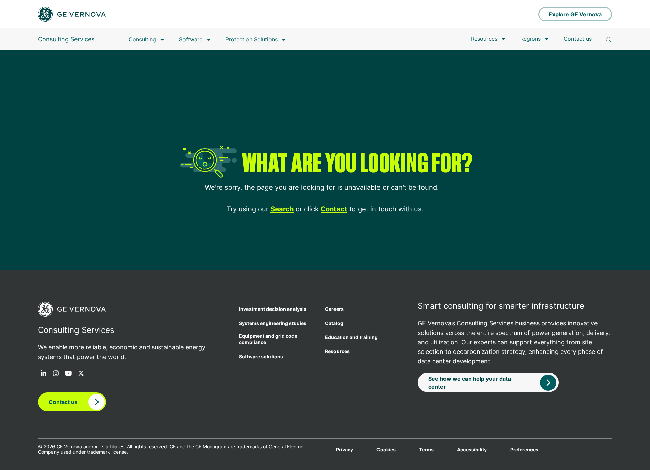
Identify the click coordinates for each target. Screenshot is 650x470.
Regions (530, 38)
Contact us (578, 38)
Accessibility (472, 449)
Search (282, 209)
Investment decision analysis (272, 309)
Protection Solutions (251, 39)
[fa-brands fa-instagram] (55, 373)
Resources (484, 38)
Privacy (344, 449)
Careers (334, 309)
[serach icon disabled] (608, 39)
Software (190, 39)
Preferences (524, 449)
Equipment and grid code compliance (268, 339)
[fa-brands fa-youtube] (68, 373)
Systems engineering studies (272, 323)
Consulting (142, 39)
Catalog (334, 323)
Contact (334, 209)
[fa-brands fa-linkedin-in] (43, 373)
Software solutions (261, 356)
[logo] (72, 14)
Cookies (386, 449)
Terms (426, 449)
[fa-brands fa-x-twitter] (80, 373)
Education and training (351, 337)
